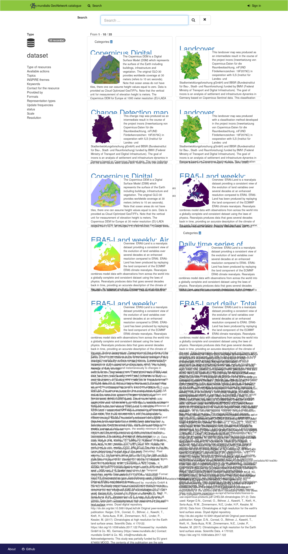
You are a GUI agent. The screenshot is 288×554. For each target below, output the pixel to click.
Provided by (35, 92)
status (31, 109)
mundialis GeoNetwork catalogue (58, 5)
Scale (30, 113)
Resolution (34, 117)
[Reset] (205, 20)
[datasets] (111, 41)
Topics (31, 75)
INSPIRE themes (38, 79)
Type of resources (39, 67)
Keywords (33, 84)
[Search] (194, 20)
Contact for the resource (43, 88)
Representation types (41, 101)
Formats (32, 96)
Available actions (38, 71)
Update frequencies (40, 105)
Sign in (256, 5)
